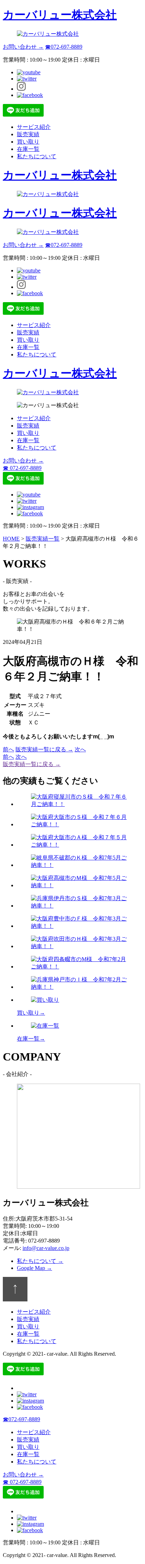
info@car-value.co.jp (46, 1248)
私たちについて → (40, 1261)
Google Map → (34, 1268)
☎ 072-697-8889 (22, 468)
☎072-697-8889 (63, 47)
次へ (80, 749)
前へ (8, 749)
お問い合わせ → (23, 47)
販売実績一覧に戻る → (44, 749)
